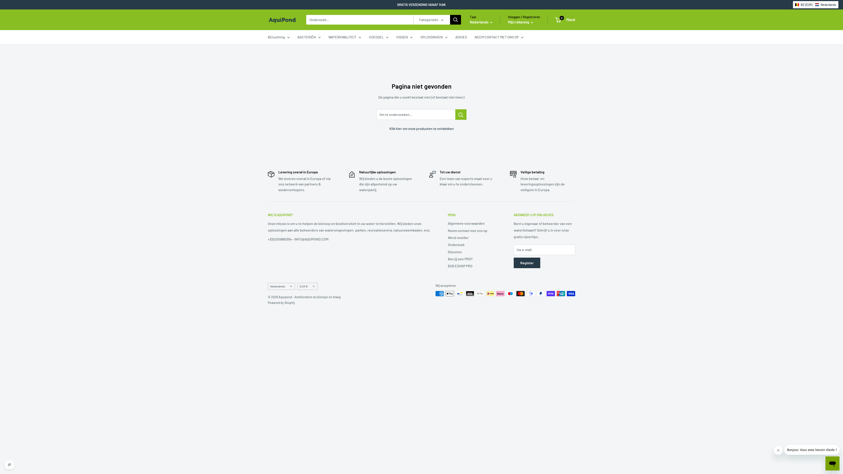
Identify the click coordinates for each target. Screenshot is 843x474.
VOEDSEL (376, 37)
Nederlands (277, 286)
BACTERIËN (306, 37)
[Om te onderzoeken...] (461, 114)
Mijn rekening (519, 22)
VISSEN (402, 37)
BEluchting (276, 37)
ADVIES (461, 37)
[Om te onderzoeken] (455, 20)
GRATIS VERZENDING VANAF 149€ (421, 5)
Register (527, 263)
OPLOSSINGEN (431, 37)
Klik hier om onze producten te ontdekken (421, 128)
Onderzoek (456, 244)
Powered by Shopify (281, 303)
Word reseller (458, 237)
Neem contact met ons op (467, 230)
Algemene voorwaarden (466, 223)
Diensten (455, 252)
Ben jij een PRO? (460, 259)
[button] (815, 4)
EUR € (304, 286)
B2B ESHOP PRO (460, 266)
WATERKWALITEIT (342, 37)
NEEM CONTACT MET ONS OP (497, 37)
